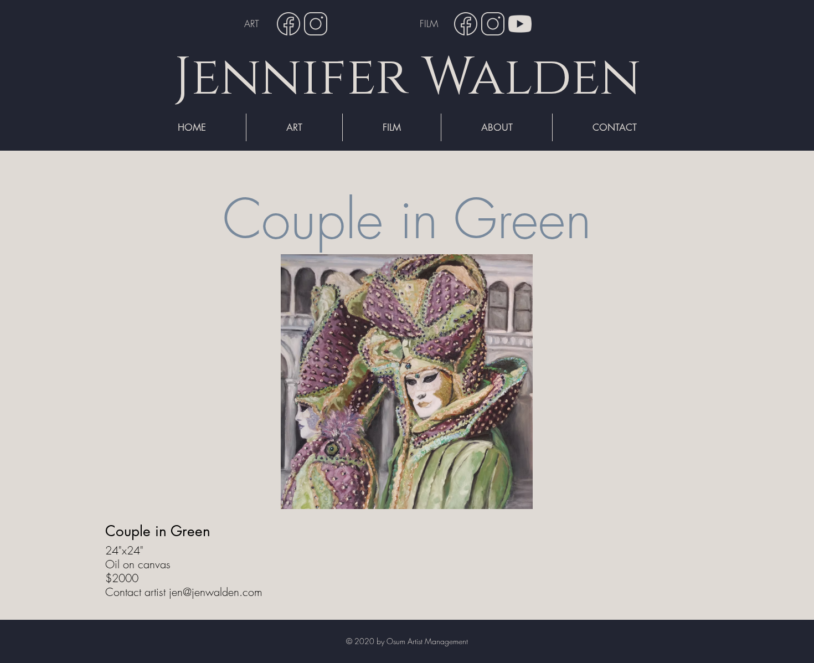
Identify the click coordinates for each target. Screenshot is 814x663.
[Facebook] (288, 23)
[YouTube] (520, 23)
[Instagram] (315, 23)
